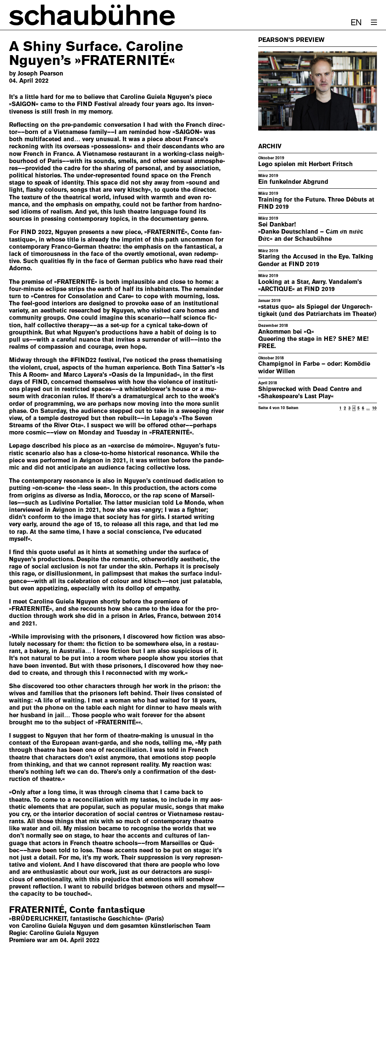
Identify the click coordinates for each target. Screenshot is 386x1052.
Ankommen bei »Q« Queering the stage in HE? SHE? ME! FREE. (313, 339)
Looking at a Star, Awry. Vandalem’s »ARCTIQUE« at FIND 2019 (310, 285)
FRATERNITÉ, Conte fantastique (77, 909)
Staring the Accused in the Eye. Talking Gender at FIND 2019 (315, 260)
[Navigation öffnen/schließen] (374, 22)
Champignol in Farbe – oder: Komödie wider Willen (314, 367)
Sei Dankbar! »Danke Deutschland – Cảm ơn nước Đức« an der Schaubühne (310, 231)
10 (374, 408)
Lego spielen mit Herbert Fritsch (305, 164)
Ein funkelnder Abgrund (293, 182)
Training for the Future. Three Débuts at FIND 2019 (316, 203)
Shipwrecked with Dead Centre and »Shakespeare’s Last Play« (310, 392)
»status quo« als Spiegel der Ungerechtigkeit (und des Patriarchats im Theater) (317, 310)
